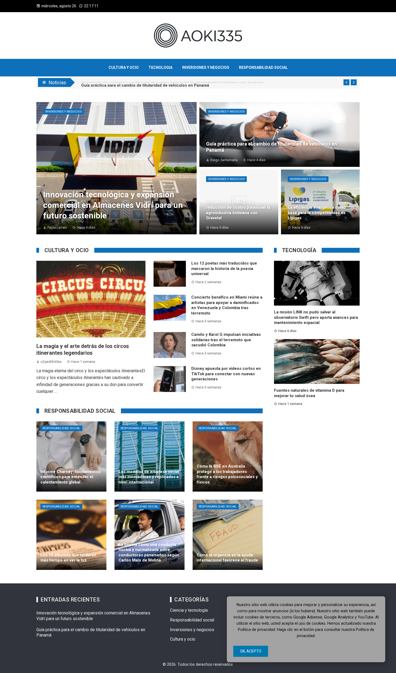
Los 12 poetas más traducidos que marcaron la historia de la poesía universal (224, 268)
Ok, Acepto (250, 651)
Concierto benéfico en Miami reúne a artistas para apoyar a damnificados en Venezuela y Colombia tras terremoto (226, 305)
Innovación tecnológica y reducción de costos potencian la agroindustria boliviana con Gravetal (172, 82)
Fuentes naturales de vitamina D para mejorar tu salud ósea (309, 393)
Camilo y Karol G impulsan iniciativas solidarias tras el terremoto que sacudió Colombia (226, 339)
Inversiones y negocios (63, 111)
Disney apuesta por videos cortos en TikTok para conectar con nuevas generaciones (226, 373)
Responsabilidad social (61, 428)
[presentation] (346, 82)
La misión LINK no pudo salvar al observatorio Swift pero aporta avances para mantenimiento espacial (316, 317)
